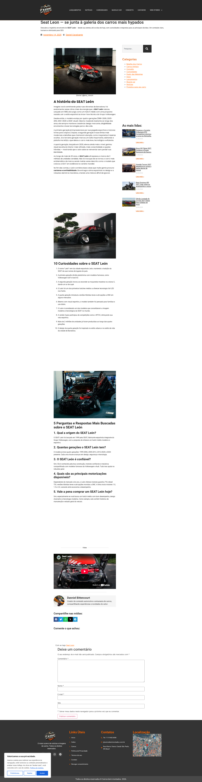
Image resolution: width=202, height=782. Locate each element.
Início (129, 77)
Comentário (63, 659)
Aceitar (42, 773)
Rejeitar (29, 773)
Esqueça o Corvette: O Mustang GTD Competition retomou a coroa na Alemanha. (143, 133)
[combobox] (132, 49)
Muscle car (117, 10)
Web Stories (155, 10)
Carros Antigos (133, 67)
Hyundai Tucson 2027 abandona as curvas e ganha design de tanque (143, 167)
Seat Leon (70, 645)
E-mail (61, 694)
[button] (56, 619)
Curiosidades (102, 10)
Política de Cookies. (37, 768)
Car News (142, 10)
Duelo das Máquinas (135, 74)
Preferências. (15, 773)
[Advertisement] (85, 194)
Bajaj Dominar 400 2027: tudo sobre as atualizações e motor (143, 184)
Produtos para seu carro (136, 87)
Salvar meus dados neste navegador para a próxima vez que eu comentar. (89, 711)
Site (59, 703)
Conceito (130, 10)
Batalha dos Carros (134, 64)
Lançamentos (75, 10)
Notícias (88, 10)
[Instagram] (54, 754)
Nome (61, 686)
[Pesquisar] (147, 49)
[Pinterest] (60, 754)
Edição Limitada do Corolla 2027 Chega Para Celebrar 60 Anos (143, 201)
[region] (27, 765)
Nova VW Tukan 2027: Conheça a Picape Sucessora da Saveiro (143, 150)
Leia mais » (140, 142)
